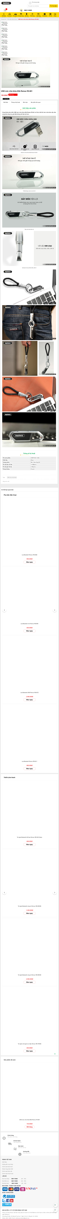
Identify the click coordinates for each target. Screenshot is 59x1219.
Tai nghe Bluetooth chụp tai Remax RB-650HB (29, 906)
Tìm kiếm (54, 6)
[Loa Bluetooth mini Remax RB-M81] (29, 594)
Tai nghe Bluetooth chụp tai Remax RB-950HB (29, 975)
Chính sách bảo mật (7, 1171)
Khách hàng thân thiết (7, 1169)
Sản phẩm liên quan (36, 102)
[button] (4, 610)
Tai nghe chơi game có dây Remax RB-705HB (29, 1044)
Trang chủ (3, 19)
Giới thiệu (5, 102)
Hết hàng (29, 1127)
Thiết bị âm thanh (9, 777)
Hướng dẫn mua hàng (7, 1164)
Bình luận (25, 102)
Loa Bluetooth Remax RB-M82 (29, 555)
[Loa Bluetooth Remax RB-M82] (29, 525)
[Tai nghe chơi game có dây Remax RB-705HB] (29, 1014)
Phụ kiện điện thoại (12, 19)
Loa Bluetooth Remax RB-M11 (29, 761)
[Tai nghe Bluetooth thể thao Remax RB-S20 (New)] (29, 807)
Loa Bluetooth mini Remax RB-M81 (29, 623)
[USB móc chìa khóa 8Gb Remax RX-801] (29, 1090)
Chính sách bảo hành (7, 1166)
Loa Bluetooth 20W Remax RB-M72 (29, 692)
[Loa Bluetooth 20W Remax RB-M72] (29, 663)
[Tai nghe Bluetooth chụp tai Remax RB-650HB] (29, 876)
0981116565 (14, 1178)
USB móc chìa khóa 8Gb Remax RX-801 (29, 1119)
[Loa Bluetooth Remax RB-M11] (29, 731)
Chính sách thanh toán (7, 1173)
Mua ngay (29, 562)
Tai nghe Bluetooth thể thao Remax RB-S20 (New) (29, 837)
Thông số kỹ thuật (15, 102)
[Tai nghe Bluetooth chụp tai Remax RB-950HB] (29, 945)
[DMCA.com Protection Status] (29, 1204)
